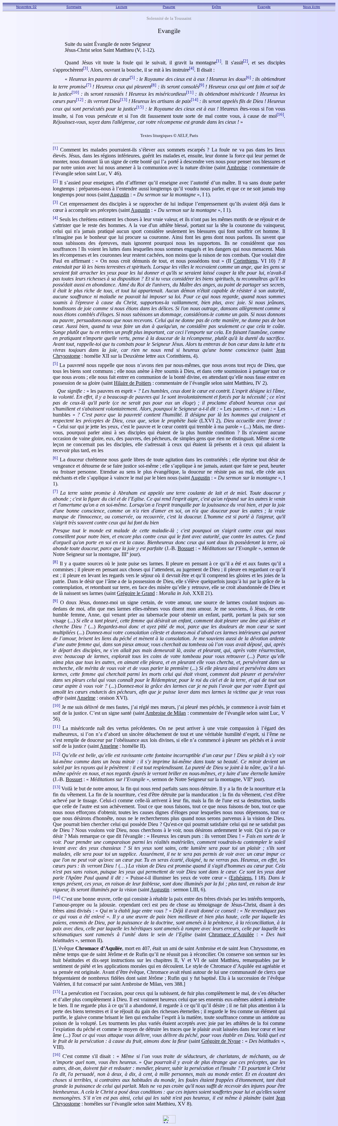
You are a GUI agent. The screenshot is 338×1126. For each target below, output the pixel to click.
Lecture (121, 7)
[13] (123, 99)
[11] (189, 92)
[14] (194, 99)
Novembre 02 (26, 7)
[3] (85, 68)
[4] (191, 68)
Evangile (264, 7)
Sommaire (74, 7)
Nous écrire (311, 7)
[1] (218, 60)
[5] (132, 77)
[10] (75, 92)
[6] (248, 77)
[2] (245, 60)
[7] (88, 85)
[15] (140, 107)
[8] (153, 85)
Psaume (169, 7)
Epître (216, 7)
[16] (280, 114)
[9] (201, 85)
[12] (79, 99)
